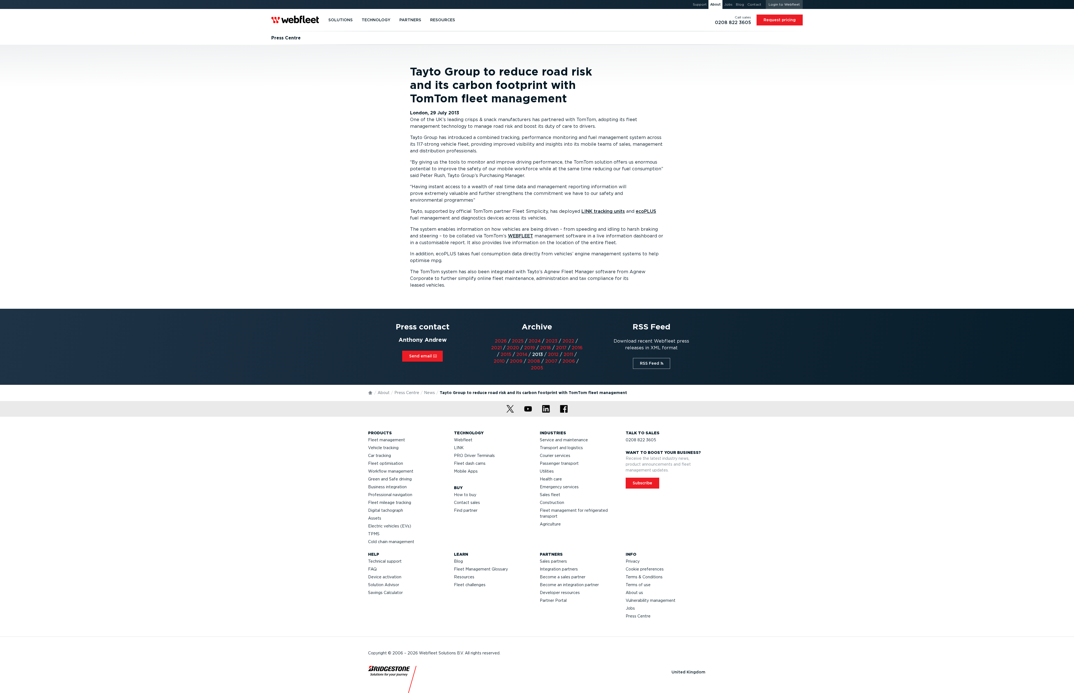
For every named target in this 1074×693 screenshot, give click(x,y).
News (429, 392)
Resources (464, 577)
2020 (513, 347)
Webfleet (463, 440)
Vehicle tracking (383, 447)
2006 (568, 361)
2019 (529, 347)
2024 (535, 341)
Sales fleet (550, 494)
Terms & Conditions (644, 577)
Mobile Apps (466, 471)
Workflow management (390, 471)
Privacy (633, 561)
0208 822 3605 (641, 440)
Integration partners (559, 569)
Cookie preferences (645, 569)
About (384, 392)
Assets (374, 518)
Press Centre (406, 392)
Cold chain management (391, 541)
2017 (561, 347)
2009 (516, 361)
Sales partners (553, 561)
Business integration (387, 487)
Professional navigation (390, 494)
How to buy (465, 494)
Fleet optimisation (385, 463)
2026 (501, 341)
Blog (458, 561)
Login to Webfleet (784, 4)
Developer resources (560, 592)
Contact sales (467, 502)
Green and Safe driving (390, 479)
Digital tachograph (385, 510)
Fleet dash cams (470, 463)
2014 (521, 354)
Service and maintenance (564, 440)
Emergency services (559, 487)
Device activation (384, 577)
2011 (568, 354)
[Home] (370, 392)
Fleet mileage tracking (389, 502)
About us (634, 592)
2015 (506, 354)
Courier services (555, 455)
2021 (496, 347)
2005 (537, 368)
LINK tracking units (603, 211)
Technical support (385, 561)
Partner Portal (553, 600)
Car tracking (379, 455)
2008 (533, 361)
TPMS (374, 534)
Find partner (465, 510)
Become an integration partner (569, 585)
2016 (577, 347)
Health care (551, 479)
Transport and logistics (561, 447)
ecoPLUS (646, 211)
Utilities (547, 471)
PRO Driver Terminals (474, 455)
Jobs (630, 608)
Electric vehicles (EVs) (389, 526)
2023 (551, 341)
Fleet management (386, 440)
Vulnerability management (650, 600)
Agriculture (550, 524)
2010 (499, 361)
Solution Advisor (383, 585)
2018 (545, 347)
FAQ (372, 569)
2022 (568, 341)
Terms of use (638, 585)
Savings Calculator (385, 592)
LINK (459, 447)
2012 (553, 354)
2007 (551, 361)
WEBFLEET (520, 236)
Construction (552, 502)
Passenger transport (559, 463)
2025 (518, 341)
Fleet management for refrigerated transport (574, 513)
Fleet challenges (470, 585)
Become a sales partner (562, 577)
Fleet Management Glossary (481, 569)
